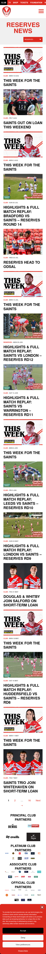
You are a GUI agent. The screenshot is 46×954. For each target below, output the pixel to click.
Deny (23, 938)
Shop (15, 2)
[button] (42, 907)
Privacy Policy (23, 951)
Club (3, 2)
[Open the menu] (41, 12)
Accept (23, 931)
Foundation (36, 2)
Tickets (24, 2)
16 (29, 800)
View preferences (23, 944)
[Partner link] (12, 826)
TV (9, 2)
